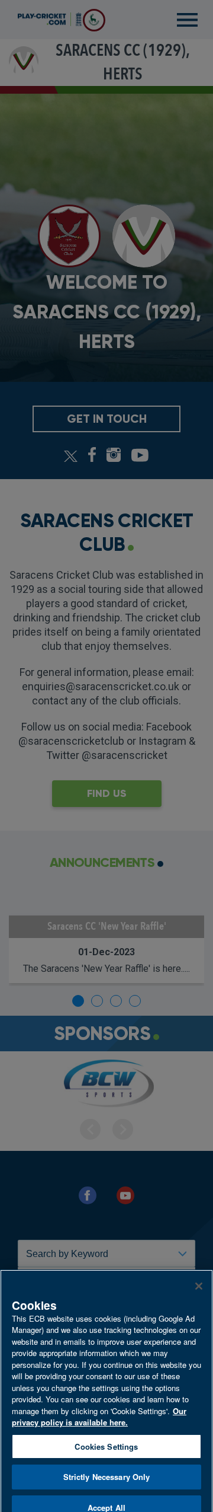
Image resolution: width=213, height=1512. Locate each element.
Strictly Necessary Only (106, 1463)
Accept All (106, 1493)
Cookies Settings (106, 1432)
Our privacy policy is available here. (99, 1402)
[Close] (199, 1272)
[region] (106, 1383)
